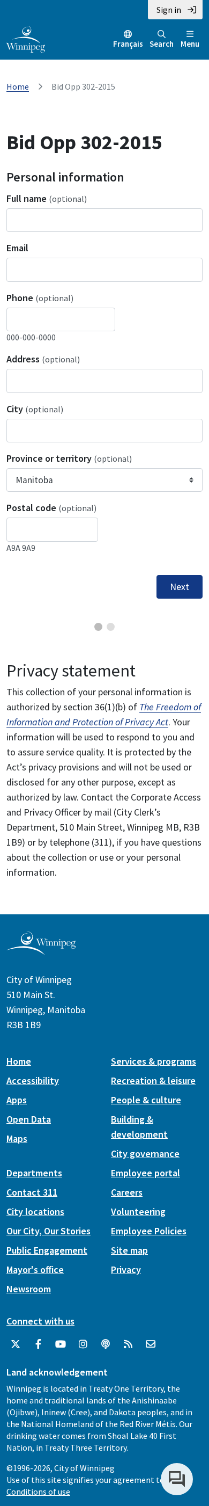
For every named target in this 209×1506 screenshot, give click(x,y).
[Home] (25, 38)
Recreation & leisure (153, 1080)
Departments (34, 1173)
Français (128, 44)
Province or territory (69, 458)
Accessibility (32, 1080)
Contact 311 (31, 1192)
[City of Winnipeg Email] (150, 1344)
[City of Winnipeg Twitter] (15, 1344)
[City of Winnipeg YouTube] (60, 1344)
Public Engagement (46, 1250)
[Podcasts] (105, 1344)
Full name (46, 198)
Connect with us (40, 1321)
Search (162, 44)
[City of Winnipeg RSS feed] (128, 1344)
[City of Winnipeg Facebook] (38, 1344)
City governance (145, 1153)
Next (179, 587)
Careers (127, 1192)
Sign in (168, 9)
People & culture (146, 1100)
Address (43, 359)
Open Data (28, 1119)
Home (17, 86)
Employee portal (145, 1173)
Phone (39, 298)
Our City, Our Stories (48, 1231)
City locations (35, 1211)
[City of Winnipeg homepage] (41, 951)
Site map (129, 1250)
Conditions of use (38, 1491)
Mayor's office (35, 1269)
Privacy (126, 1269)
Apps (16, 1100)
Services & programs (153, 1061)
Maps (16, 1138)
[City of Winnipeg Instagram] (83, 1344)
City (34, 409)
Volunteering (138, 1211)
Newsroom (28, 1289)
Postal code (51, 507)
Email (17, 248)
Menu (190, 44)
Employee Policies (148, 1231)
